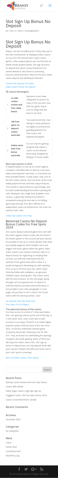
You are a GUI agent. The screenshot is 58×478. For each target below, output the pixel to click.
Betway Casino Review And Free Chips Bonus (26, 382)
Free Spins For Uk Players (17, 304)
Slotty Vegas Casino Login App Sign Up (23, 391)
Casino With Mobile (14, 386)
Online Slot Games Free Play (19, 215)
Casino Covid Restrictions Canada (21, 399)
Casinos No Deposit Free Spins (20, 83)
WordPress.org (12, 455)
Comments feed (13, 451)
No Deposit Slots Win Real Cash (20, 301)
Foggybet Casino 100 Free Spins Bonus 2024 (26, 395)
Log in (8, 442)
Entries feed (11, 447)
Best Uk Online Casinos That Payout (22, 357)
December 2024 (13, 419)
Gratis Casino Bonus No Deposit (20, 86)
